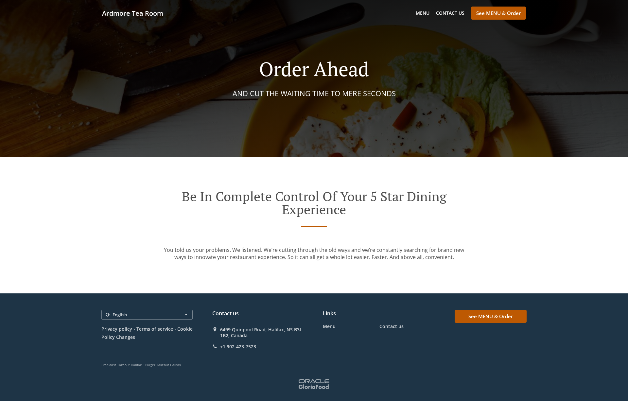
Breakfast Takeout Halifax (121, 364)
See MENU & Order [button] (498, 13)
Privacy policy (116, 329)
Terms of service (154, 329)
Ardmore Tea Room (132, 13)
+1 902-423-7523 (238, 347)
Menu (422, 13)
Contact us (450, 13)
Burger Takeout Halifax (163, 364)
